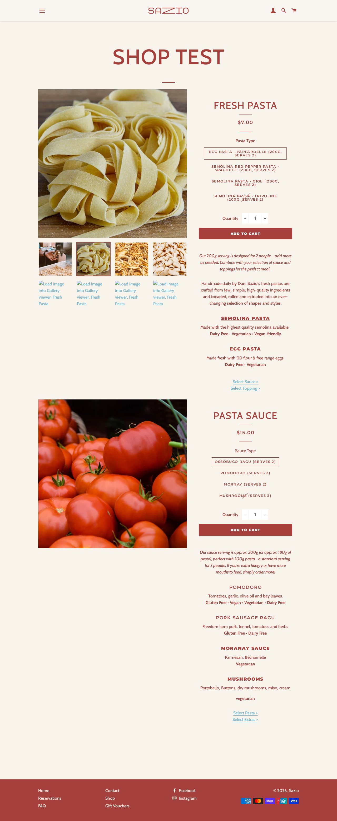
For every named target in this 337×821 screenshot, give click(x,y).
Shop (110, 798)
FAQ (42, 805)
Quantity (230, 218)
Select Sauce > (245, 381)
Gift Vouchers (117, 805)
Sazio (294, 790)
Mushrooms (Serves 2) (245, 495)
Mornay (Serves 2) (245, 484)
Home (43, 790)
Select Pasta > (245, 712)
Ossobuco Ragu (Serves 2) (245, 461)
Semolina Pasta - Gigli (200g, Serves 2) (245, 183)
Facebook (187, 790)
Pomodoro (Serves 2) (245, 473)
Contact (112, 790)
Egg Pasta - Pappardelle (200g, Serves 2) (245, 153)
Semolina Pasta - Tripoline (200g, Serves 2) (245, 197)
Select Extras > (245, 719)
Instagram (187, 798)
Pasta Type (245, 140)
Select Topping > (245, 388)
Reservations (49, 798)
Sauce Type (245, 450)
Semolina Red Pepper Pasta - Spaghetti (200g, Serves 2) (245, 168)
